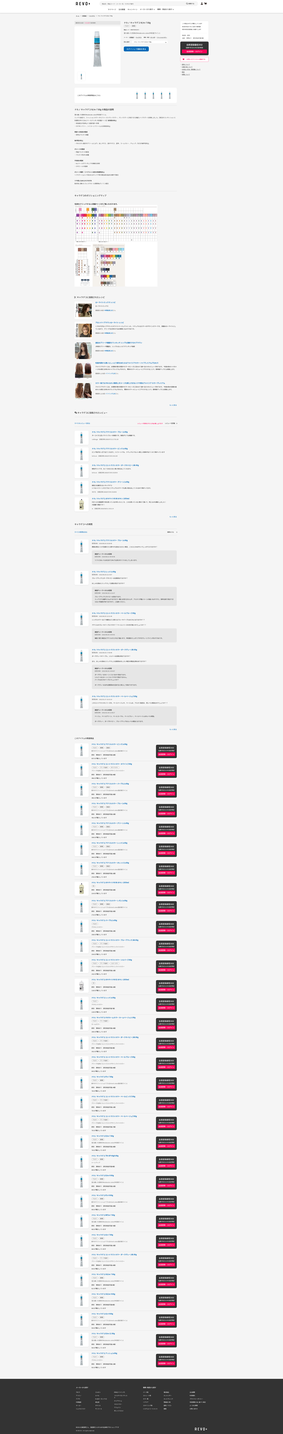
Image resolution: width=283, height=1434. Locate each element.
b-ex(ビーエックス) (101, 1399)
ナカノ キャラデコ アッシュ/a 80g (104, 1353)
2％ (93, 983)
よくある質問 (194, 1405)
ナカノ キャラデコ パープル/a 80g (104, 920)
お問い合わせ (194, 1409)
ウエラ (78, 1392)
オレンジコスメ (118, 1411)
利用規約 (192, 1395)
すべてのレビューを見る (82, 423)
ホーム (77, 16)
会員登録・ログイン (194, 51)
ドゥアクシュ (118, 1401)
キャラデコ (92, 16)
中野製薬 (84, 16)
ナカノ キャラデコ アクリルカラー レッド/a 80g (109, 843)
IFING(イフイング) (119, 1392)
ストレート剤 (147, 1395)
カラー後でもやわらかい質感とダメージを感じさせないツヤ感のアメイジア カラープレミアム (130, 383)
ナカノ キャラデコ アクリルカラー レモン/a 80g (109, 901)
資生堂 (97, 1402)
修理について (186, 74)
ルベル (97, 1395)
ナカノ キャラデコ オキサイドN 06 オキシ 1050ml (110, 498)
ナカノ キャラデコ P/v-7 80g (102, 1077)
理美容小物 (167, 1402)
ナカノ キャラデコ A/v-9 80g (102, 1314)
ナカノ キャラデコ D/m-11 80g (103, 1334)
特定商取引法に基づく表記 (198, 1402)
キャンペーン (132, 9)
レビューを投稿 (170, 423)
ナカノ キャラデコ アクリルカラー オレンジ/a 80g (110, 863)
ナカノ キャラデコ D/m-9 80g (103, 1175)
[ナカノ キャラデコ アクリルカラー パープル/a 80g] (153, 98)
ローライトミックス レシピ (105, 302)
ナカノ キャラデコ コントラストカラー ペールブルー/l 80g (114, 613)
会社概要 (192, 1392)
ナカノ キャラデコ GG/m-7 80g (103, 1274)
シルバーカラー (115, 963)
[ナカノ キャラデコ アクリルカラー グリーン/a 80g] (170, 98)
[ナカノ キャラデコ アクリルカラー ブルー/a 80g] (161, 98)
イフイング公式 (110, 373)
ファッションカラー (162, 37)
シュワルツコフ (80, 1409)
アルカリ (127, 26)
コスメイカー (118, 1404)
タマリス (98, 1405)
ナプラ (78, 1399)
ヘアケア (145, 1402)
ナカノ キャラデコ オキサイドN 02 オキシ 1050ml (110, 980)
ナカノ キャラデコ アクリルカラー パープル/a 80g (110, 784)
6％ (93, 886)
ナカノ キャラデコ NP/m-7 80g (103, 1215)
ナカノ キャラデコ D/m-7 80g (103, 1136)
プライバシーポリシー (196, 1399)
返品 (183, 72)
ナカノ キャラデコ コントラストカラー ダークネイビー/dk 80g (115, 465)
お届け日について (187, 67)
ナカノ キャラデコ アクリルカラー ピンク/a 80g (110, 448)
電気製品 (166, 1392)
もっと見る (173, 405)
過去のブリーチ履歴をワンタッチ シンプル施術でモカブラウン (118, 342)
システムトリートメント (150, 1409)
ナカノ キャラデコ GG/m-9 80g (103, 1294)
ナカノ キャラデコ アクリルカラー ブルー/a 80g (110, 432)
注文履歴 (122, 9)
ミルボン (98, 1392)
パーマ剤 (145, 1392)
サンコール (98, 1409)
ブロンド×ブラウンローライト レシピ (109, 322)
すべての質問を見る (81, 532)
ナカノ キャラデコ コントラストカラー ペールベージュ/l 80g (114, 696)
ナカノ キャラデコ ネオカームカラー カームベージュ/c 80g (114, 1018)
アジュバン (117, 1407)
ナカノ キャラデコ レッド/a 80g (104, 571)
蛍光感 (108, 747)
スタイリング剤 (147, 1405)
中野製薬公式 (108, 310)
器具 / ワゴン (168, 1405)
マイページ (112, 9)
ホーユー (78, 1405)
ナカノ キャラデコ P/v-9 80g (102, 1195)
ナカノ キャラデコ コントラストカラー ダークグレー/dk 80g (114, 649)
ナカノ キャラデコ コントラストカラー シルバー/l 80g (112, 960)
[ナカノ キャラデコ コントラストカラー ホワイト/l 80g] (145, 98)
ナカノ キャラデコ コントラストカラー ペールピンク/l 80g (113, 1096)
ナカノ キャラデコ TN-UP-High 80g (105, 1156)
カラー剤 (152, 37)
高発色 (133, 26)
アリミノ (78, 1395)
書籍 (165, 1409)
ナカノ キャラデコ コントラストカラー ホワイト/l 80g (112, 764)
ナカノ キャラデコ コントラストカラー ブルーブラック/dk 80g (115, 940)
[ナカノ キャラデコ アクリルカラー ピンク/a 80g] (137, 98)
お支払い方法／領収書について (191, 69)
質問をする (170, 532)
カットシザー (168, 1395)
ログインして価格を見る (136, 49)
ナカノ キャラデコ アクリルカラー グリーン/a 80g (110, 482)
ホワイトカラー (115, 767)
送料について (186, 64)
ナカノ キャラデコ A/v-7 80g (102, 1235)
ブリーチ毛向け (104, 767)
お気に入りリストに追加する (196, 59)
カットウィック (168, 1399)
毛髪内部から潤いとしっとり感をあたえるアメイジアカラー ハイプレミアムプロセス (126, 363)
